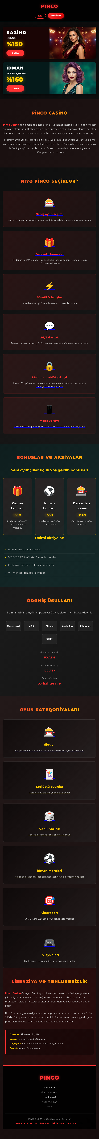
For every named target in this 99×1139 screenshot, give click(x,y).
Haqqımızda (49, 1087)
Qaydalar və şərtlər (49, 1092)
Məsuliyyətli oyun (49, 1102)
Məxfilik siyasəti (49, 1097)
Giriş (40, 15)
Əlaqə (49, 1106)
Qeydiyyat (56, 15)
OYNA (15, 53)
